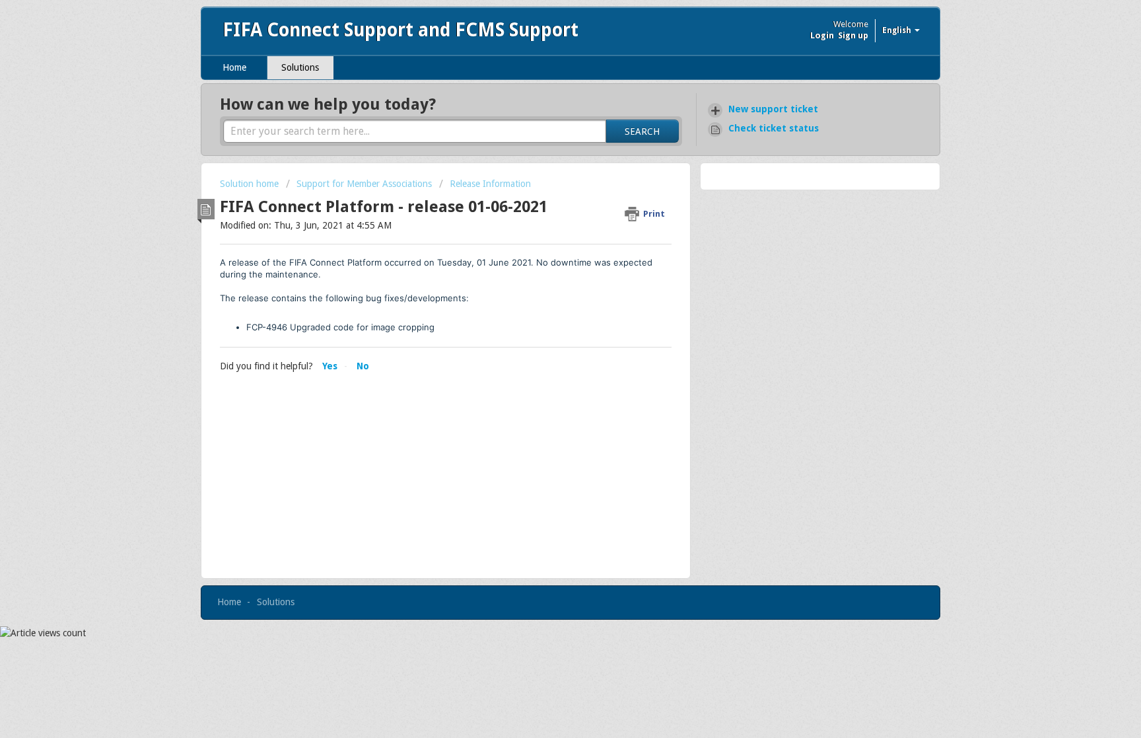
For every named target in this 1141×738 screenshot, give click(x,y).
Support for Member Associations (364, 183)
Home (234, 67)
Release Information (490, 183)
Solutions (300, 67)
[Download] (546, 195)
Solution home (250, 183)
